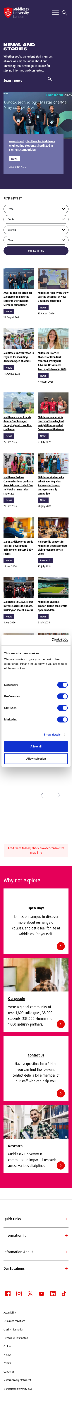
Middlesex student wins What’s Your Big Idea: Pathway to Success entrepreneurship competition (51, 485)
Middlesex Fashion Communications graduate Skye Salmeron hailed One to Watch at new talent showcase (18, 485)
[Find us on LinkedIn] (53, 1293)
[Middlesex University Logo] (16, 12)
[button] (42, 795)
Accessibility (10, 1312)
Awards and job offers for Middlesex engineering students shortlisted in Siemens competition (32, 145)
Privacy (7, 1354)
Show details (52, 734)
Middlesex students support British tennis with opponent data (52, 606)
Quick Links (36, 1219)
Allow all (36, 746)
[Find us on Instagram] (19, 1293)
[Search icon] (64, 13)
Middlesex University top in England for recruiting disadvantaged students (19, 357)
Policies (7, 1363)
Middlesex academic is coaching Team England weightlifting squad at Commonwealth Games (51, 423)
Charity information (13, 1329)
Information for (36, 1235)
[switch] (62, 696)
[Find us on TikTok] (64, 1293)
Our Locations (36, 1268)
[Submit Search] (48, 79)
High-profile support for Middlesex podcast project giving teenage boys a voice (52, 547)
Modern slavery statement (17, 1380)
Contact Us (9, 1371)
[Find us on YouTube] (41, 1293)
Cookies (7, 1346)
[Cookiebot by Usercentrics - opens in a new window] (52, 640)
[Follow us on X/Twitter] (30, 1293)
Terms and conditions (14, 1321)
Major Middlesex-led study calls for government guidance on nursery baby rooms (18, 547)
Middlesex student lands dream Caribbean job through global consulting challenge (18, 423)
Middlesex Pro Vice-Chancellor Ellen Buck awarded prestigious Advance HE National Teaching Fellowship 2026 (52, 361)
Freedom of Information (16, 1338)
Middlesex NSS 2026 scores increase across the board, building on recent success (18, 606)
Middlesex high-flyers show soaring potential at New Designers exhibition (53, 296)
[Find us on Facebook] (8, 1293)
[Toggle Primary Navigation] (55, 13)
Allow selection (36, 758)
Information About (36, 1252)
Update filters (36, 250)
